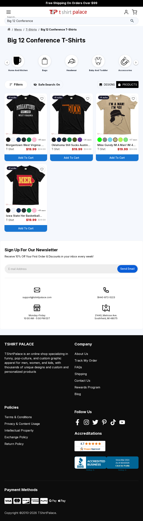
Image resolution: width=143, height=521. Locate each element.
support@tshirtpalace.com (37, 297)
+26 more (87, 140)
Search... (11, 17)
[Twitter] (95, 422)
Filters (18, 84)
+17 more (133, 140)
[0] (134, 12)
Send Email (127, 268)
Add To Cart (26, 157)
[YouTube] (122, 422)
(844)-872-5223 (106, 297)
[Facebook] (77, 422)
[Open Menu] (8, 12)
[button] (42, 98)
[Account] (126, 12)
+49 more (42, 140)
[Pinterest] (104, 422)
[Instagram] (86, 422)
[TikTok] (113, 422)
